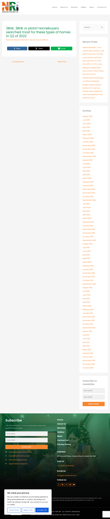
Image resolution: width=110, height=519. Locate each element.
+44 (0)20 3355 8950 (65, 466)
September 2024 (89, 200)
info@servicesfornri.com (66, 475)
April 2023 (86, 258)
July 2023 (86, 247)
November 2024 (89, 193)
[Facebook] (62, 484)
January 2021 (88, 357)
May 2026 (86, 127)
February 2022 (88, 309)
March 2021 (87, 349)
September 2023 (89, 240)
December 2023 (89, 229)
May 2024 (86, 211)
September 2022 (89, 284)
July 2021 (86, 335)
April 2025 (86, 174)
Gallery (83, 7)
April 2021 (86, 346)
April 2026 (86, 131)
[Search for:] (94, 27)
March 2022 (87, 306)
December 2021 (89, 317)
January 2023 (88, 269)
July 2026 (86, 120)
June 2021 (86, 338)
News (91, 7)
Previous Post (17, 61)
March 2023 (87, 262)
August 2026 (87, 116)
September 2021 (89, 328)
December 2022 (89, 273)
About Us (64, 7)
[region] (28, 502)
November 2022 (89, 276)
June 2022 (86, 295)
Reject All (28, 510)
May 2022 (86, 298)
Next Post (63, 61)
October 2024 (88, 196)
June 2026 (87, 123)
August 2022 (87, 287)
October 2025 (88, 153)
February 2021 (88, 353)
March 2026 (87, 134)
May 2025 (86, 171)
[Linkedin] (70, 484)
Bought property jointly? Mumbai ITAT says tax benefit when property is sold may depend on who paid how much (93, 91)
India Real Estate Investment (17, 40)
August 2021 (87, 331)
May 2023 (86, 255)
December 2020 (89, 360)
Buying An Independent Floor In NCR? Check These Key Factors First (93, 71)
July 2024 (86, 204)
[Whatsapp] (58, 484)
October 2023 (88, 236)
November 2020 (89, 364)
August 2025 (87, 160)
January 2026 (88, 142)
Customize (14, 510)
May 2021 (86, 342)
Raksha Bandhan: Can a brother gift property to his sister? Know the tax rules (93, 50)
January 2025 (88, 185)
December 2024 (89, 189)
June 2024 (87, 207)
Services (74, 7)
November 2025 (89, 149)
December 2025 (89, 145)
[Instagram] (66, 484)
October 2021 (88, 324)
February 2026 (88, 138)
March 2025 (87, 178)
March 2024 (87, 218)
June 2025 (87, 167)
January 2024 (88, 226)
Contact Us (101, 7)
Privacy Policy (64, 444)
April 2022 (86, 302)
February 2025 (88, 182)
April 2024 (86, 214)
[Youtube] (73, 484)
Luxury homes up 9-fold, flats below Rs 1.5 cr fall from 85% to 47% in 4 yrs (92, 60)
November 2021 (89, 320)
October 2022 (88, 280)
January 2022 (88, 313)
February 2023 (88, 266)
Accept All (42, 510)
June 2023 (87, 251)
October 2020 (88, 368)
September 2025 (89, 156)
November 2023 (89, 233)
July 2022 (86, 291)
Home (54, 7)
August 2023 (87, 244)
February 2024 (88, 222)
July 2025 (86, 164)
